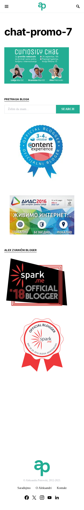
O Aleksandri (44, 488)
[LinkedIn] (57, 497)
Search (67, 109)
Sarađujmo (24, 488)
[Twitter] (34, 497)
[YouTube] (49, 497)
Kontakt (62, 488)
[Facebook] (27, 497)
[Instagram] (42, 497)
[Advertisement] (36, 407)
